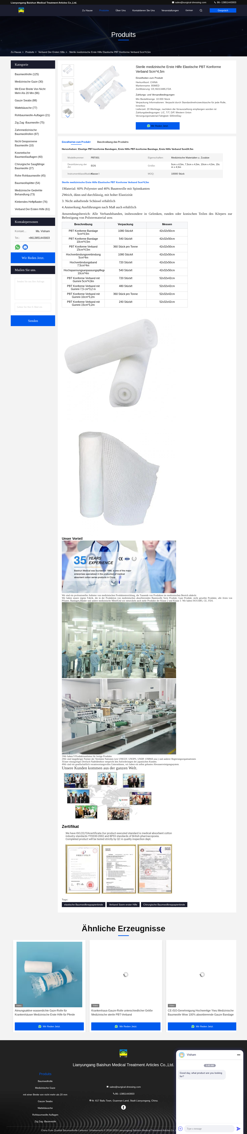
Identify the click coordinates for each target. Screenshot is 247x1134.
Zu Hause (87, 10)
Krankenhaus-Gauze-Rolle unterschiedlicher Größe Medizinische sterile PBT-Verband (119, 1012)
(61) (32, 209)
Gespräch (223, 10)
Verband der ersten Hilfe (51, 52)
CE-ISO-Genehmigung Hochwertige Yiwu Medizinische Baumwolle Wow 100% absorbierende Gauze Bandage (198, 1012)
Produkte (104, 10)
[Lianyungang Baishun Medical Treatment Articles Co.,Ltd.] (21, 10)
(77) (26, 107)
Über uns (121, 10)
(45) (30, 175)
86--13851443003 (226, 2)
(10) (26, 143)
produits (29, 52)
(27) (30, 166)
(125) (27, 74)
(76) (31, 201)
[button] (68, 116)
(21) (32, 115)
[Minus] (239, 1055)
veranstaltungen (170, 10)
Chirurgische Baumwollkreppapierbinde (164, 904)
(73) (28, 192)
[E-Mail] (25, 247)
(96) (30, 91)
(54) (27, 183)
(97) (27, 132)
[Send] (238, 1128)
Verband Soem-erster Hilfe (123, 904)
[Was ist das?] (17, 247)
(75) (29, 122)
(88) (26, 100)
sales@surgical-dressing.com (191, 2)
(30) (29, 81)
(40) (29, 154)
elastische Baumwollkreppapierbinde (83, 904)
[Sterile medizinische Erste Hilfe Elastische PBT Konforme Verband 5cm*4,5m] (103, 92)
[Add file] (180, 1128)
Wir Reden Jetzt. (33, 258)
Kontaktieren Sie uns (143, 10)
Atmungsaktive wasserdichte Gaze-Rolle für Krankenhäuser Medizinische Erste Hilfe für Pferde (42, 1012)
